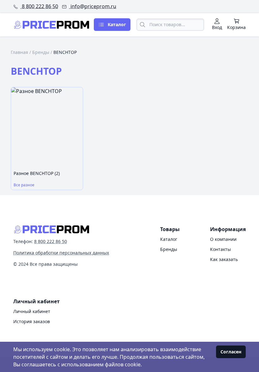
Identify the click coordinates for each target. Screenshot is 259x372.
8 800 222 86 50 (39, 6)
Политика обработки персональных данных (61, 253)
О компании (223, 239)
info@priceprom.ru (92, 6)
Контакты (220, 249)
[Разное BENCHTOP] (47, 127)
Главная (19, 52)
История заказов (31, 321)
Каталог (168, 239)
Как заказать (224, 259)
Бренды (40, 52)
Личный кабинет (31, 311)
